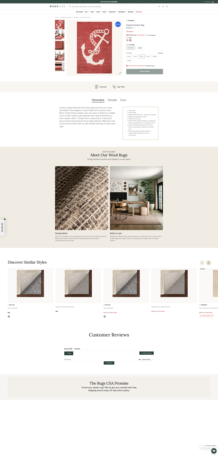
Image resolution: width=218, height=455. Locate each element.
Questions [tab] (77, 367)
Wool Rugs (76, 17)
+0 (213, 320)
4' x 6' (135, 56)
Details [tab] (112, 100)
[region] (124, 358)
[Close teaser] (5, 219)
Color (92, 12)
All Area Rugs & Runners (65, 17)
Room (98, 12)
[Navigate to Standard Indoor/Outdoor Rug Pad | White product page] (78, 284)
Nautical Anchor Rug (85, 17)
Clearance (139, 12)
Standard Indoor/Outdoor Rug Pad (65, 307)
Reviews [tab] (68, 367)
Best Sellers (79, 12)
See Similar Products (150, 65)
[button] (130, 27)
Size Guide (160, 53)
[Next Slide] (152, 358)
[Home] (57, 7)
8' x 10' (154, 56)
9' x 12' (129, 60)
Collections (112, 12)
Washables (121, 12)
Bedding (130, 12)
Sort (140, 378)
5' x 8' (141, 56)
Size (86, 12)
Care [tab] (123, 100)
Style (104, 12)
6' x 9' (148, 56)
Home (56, 17)
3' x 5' (129, 56)
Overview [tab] (98, 100)
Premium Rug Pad (12, 308)
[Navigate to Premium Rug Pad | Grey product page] (30, 284)
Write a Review (148, 372)
